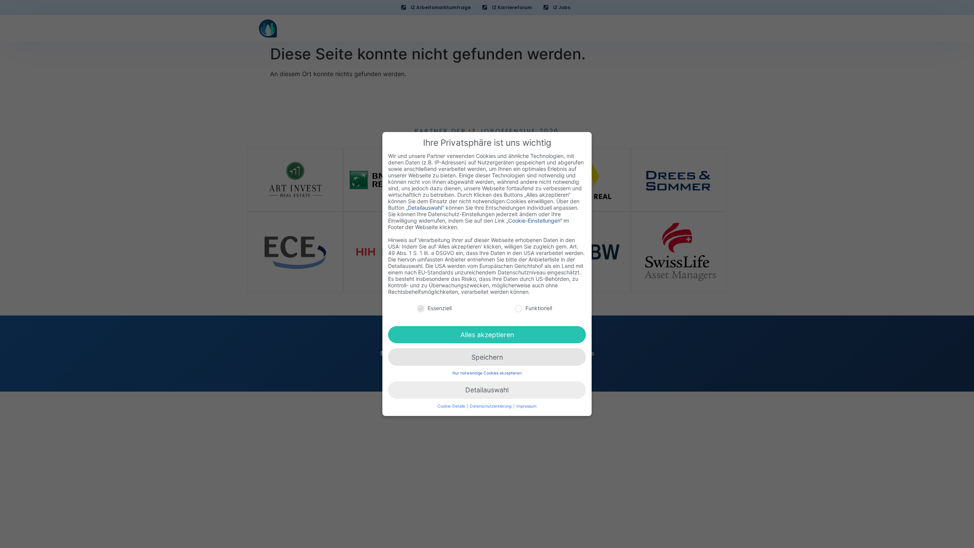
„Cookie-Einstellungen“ (534, 220)
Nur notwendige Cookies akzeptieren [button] (487, 373)
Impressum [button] (526, 406)
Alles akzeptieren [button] (487, 335)
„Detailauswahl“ (425, 207)
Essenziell (440, 308)
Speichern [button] (487, 357)
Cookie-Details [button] (452, 406)
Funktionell (538, 308)
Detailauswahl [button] (487, 390)
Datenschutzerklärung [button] (491, 406)
